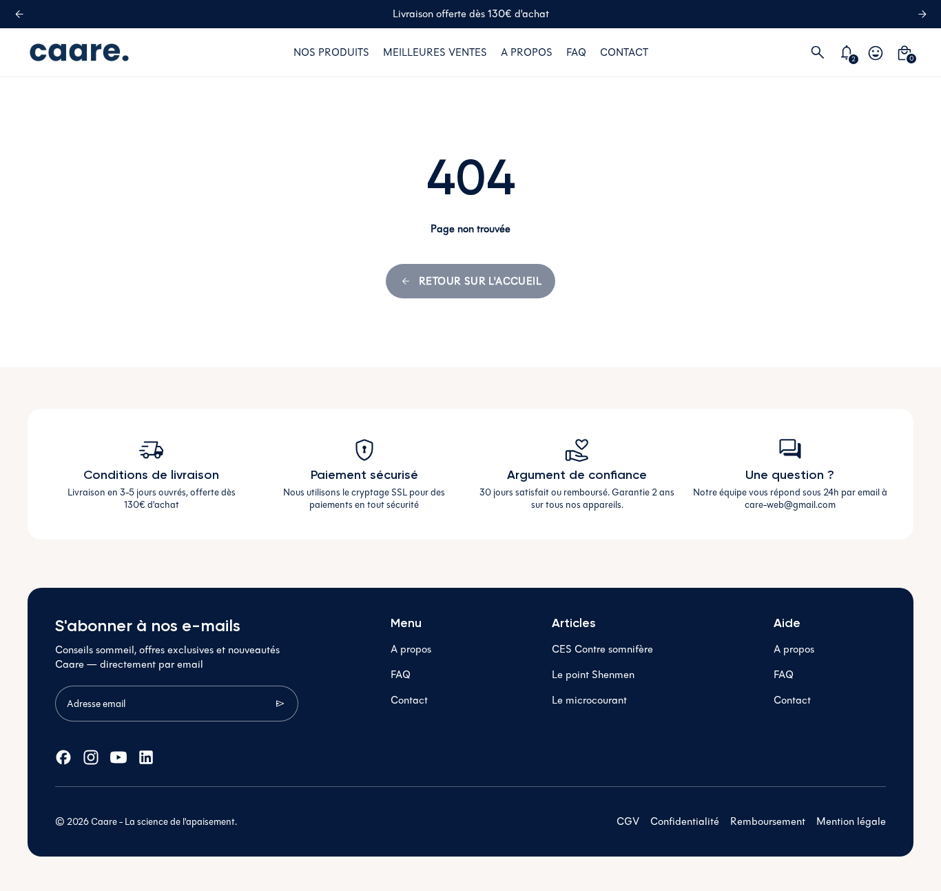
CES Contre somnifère (602, 649)
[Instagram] (91, 757)
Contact (409, 700)
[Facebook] (63, 757)
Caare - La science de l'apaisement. (164, 821)
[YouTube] (118, 757)
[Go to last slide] (19, 14)
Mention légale (851, 821)
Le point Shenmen (593, 674)
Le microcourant (589, 700)
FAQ (401, 674)
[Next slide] (922, 14)
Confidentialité (684, 821)
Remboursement (767, 821)
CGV (628, 821)
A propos (411, 649)
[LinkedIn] (146, 757)
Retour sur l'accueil (480, 281)
